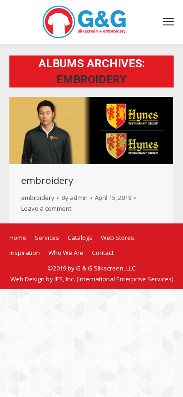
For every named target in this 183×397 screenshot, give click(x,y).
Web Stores (117, 237)
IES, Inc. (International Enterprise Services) (113, 279)
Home (17, 237)
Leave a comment (46, 208)
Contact (103, 252)
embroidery (47, 180)
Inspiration (24, 252)
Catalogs (80, 237)
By (74, 197)
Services (47, 237)
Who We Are (66, 252)
